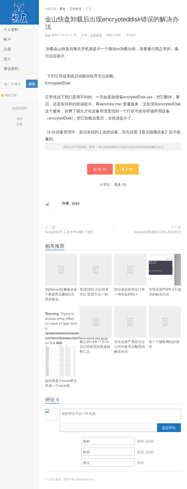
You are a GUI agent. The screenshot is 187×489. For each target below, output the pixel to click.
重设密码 (11, 68)
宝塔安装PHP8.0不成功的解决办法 (165, 291)
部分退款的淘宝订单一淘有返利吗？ (129, 291)
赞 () (102, 169)
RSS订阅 (11, 95)
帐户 (7, 39)
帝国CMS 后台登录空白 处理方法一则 (94, 291)
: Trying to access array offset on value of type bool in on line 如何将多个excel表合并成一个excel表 (61, 349)
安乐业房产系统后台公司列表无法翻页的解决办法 (129, 346)
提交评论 (169, 427)
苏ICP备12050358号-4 (79, 479)
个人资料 (11, 29)
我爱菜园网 (19, 108)
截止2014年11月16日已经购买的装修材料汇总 (95, 346)
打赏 (129, 169)
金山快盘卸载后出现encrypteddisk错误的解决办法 (112, 22)
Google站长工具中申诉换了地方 (69, 231)
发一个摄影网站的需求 (164, 344)
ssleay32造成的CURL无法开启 (157, 231)
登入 (7, 58)
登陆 (19, 118)
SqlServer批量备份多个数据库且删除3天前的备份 (61, 294)
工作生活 (75, 8)
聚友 (19, 12)
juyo (48, 35)
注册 (7, 48)
